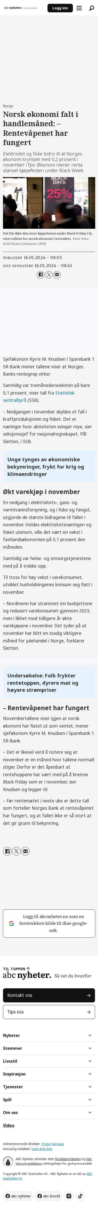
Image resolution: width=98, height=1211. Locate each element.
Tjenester (13, 1087)
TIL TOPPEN (14, 968)
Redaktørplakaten (68, 1159)
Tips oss (15, 1012)
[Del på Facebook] (40, 275)
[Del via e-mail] (57, 275)
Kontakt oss (19, 995)
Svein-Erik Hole (41, 1149)
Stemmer (12, 1048)
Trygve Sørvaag (52, 1144)
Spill (7, 1099)
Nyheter (11, 1035)
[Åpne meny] (79, 8)
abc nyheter (21, 1196)
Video (8, 1125)
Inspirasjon (14, 1074)
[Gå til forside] (23, 8)
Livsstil (10, 1061)
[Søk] (91, 8)
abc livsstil (51, 1196)
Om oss (10, 1112)
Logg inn (60, 8)
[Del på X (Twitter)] (49, 275)
